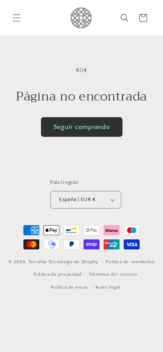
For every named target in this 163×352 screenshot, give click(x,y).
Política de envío (69, 287)
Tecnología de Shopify (73, 261)
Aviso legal (107, 287)
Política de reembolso (130, 261)
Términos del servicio (113, 274)
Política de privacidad (57, 274)
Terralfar (37, 261)
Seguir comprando (81, 127)
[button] (17, 18)
